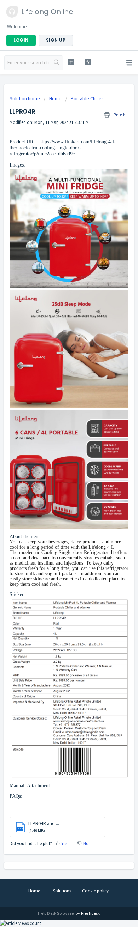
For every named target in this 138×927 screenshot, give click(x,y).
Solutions (62, 891)
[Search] (57, 63)
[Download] (56, 469)
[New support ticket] (70, 62)
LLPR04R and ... (43, 823)
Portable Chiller (87, 98)
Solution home (25, 98)
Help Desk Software (56, 913)
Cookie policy (95, 891)
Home (55, 98)
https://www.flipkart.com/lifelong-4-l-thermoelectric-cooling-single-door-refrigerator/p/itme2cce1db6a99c (63, 147)
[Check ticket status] (87, 62)
